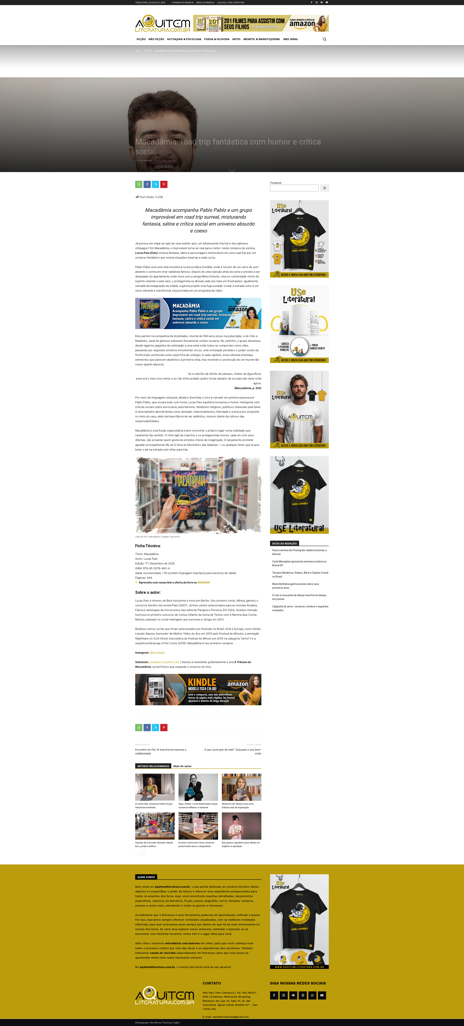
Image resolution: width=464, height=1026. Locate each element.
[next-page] (143, 853)
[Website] (303, 995)
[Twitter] (155, 184)
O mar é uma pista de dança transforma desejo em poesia (299, 597)
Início (138, 50)
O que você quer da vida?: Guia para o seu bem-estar (232, 751)
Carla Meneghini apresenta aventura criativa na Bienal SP (299, 563)
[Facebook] (312, 3)
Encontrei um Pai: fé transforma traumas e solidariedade (160, 751)
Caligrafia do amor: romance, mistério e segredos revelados (300, 608)
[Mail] (322, 3)
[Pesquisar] (324, 188)
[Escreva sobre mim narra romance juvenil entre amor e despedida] (198, 826)
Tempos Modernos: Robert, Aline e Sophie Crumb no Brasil (300, 574)
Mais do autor (182, 766)
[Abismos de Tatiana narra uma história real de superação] (241, 787)
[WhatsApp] (138, 184)
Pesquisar (275, 182)
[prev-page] (137, 853)
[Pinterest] (163, 184)
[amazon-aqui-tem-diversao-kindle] (198, 708)
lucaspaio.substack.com (164, 662)
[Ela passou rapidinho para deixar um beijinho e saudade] (241, 826)
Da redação (146, 160)
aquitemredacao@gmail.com (230, 1016)
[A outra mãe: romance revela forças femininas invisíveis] (155, 787)
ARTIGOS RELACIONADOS (153, 766)
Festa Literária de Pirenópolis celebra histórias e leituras (299, 552)
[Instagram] (317, 3)
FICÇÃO (148, 50)
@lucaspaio (158, 652)
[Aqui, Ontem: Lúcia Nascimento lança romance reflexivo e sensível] (198, 787)
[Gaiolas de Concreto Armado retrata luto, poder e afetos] (155, 826)
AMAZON (203, 582)
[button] (324, 39)
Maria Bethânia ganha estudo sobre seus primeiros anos (295, 586)
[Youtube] (327, 3)
